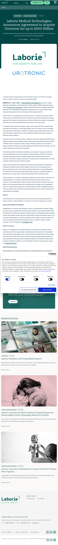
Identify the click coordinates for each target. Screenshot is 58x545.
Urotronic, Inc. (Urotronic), (14, 107)
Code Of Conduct (7, 532)
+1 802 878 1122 (24, 523)
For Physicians (31, 498)
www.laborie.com (27, 222)
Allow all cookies (47, 289)
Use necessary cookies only (28, 289)
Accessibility (35, 532)
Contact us (37, 2)
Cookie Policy (17, 538)
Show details (51, 285)
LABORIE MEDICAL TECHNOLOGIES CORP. (15, 517)
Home (3, 7)
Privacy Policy (10, 538)
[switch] (22, 279)
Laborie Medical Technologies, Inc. (31, 103)
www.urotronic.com (11, 243)
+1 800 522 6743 (9, 523)
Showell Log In (25, 538)
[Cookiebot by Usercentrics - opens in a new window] (49, 254)
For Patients (41, 498)
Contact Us (35, 523)
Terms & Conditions (21, 532)
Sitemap (4, 538)
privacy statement (46, 271)
